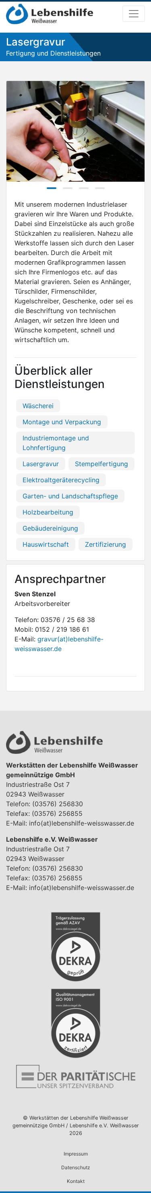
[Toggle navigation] (133, 14)
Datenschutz (75, 1167)
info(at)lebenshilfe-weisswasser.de (81, 823)
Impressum (76, 1154)
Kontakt (76, 1181)
